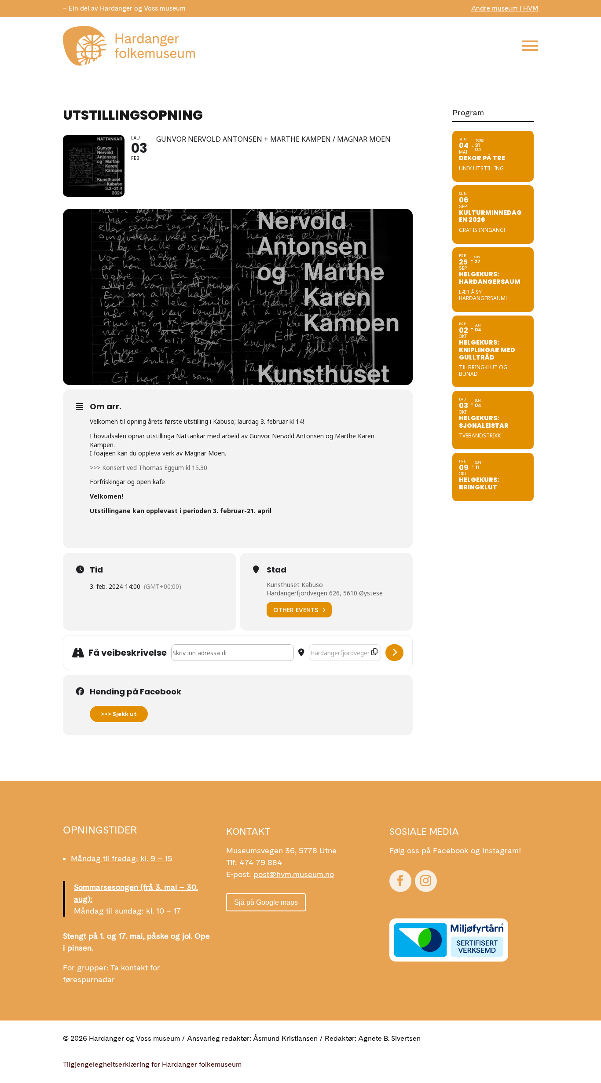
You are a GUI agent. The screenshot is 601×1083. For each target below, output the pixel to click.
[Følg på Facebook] (400, 881)
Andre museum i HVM (504, 8)
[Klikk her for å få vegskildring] (394, 652)
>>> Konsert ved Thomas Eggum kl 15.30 (148, 467)
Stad (276, 570)
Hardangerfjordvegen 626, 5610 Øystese (325, 593)
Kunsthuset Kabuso (295, 584)
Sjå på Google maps (266, 902)
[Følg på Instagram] (426, 881)
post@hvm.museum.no (293, 874)
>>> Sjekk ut (119, 714)
